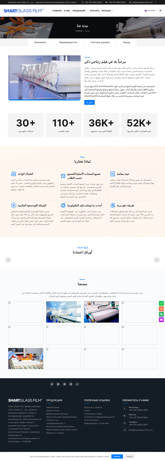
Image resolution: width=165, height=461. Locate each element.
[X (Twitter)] (64, 384)
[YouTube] (71, 384)
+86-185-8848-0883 (93, 2)
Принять (117, 456)
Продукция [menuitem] (78, 10)
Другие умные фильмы (57, 414)
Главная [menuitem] (57, 10)
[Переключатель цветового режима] (160, 11)
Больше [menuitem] (106, 10)
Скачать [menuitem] (95, 10)
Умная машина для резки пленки (62, 429)
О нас (87, 410)
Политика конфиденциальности (99, 417)
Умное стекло (52, 410)
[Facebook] (52, 384)
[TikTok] (77, 384)
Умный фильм (52, 407)
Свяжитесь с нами (93, 414)
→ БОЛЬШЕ (26, 441)
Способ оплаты (91, 420)
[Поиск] (156, 2)
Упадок (129, 456)
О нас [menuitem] (67, 10)
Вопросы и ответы (55, 433)
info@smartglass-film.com (142, 2)
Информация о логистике (96, 423)
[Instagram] (58, 384)
